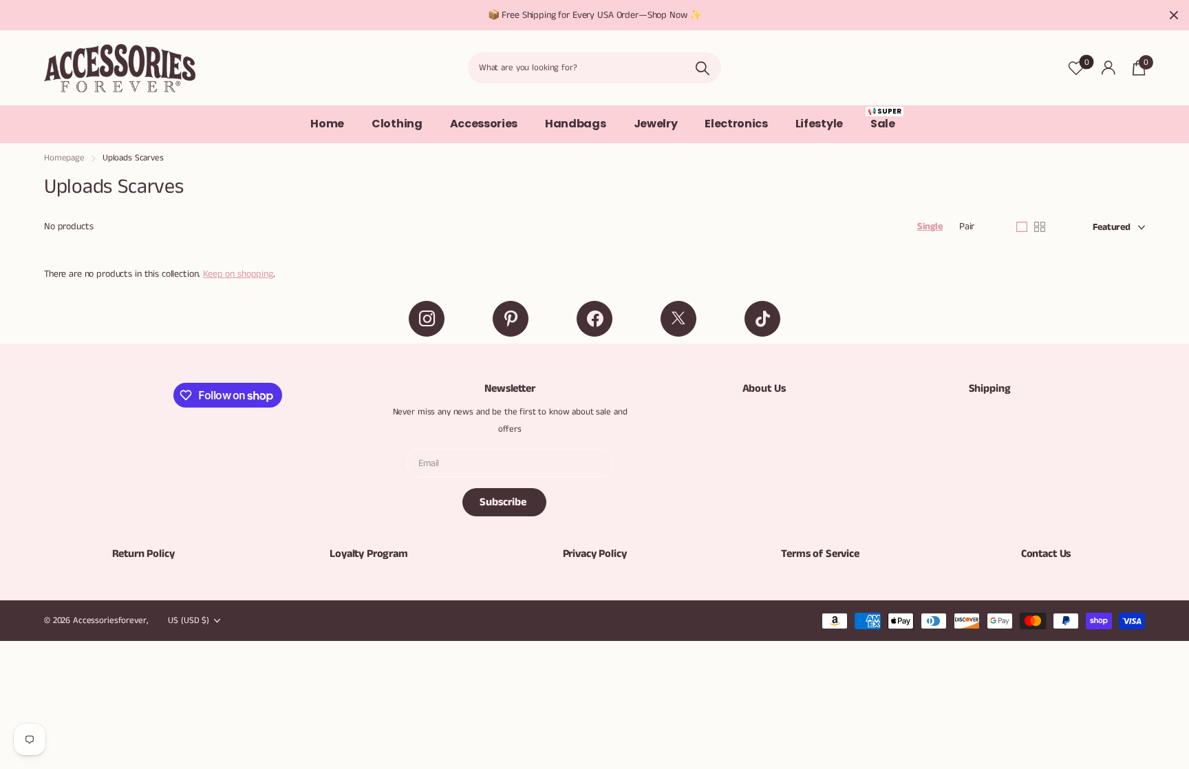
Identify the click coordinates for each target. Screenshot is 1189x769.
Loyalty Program (369, 554)
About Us (764, 389)
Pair (966, 226)
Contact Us (1046, 554)
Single (930, 226)
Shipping (990, 389)
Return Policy (143, 554)
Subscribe (504, 502)
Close (1174, 15)
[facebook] (594, 319)
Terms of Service (820, 554)
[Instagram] (426, 319)
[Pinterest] (510, 319)
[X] (678, 319)
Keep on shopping (238, 274)
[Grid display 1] (1021, 227)
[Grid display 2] (1039, 227)
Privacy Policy (595, 554)
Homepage (64, 158)
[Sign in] (1108, 67)
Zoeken (702, 67)
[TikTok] (762, 319)
